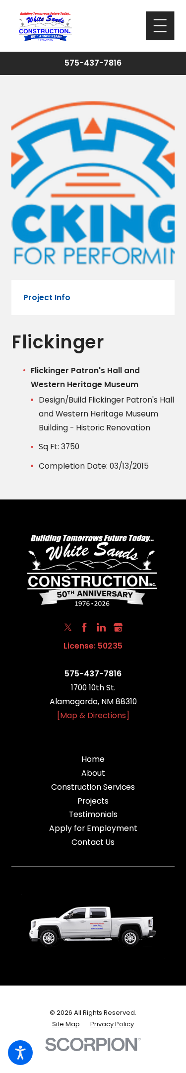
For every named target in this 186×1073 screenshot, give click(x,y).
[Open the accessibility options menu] (20, 1052)
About (93, 773)
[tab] (46, 298)
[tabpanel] (92, 401)
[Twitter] (67, 627)
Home (93, 759)
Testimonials (93, 814)
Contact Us (93, 842)
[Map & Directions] (93, 715)
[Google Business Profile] (118, 627)
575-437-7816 (93, 63)
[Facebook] (84, 627)
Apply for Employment (93, 828)
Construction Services (93, 787)
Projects (93, 801)
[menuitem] (92, 759)
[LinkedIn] (101, 627)
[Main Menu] (160, 25)
